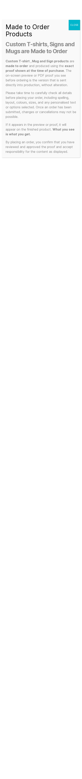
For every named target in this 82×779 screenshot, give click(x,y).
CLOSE (74, 24)
